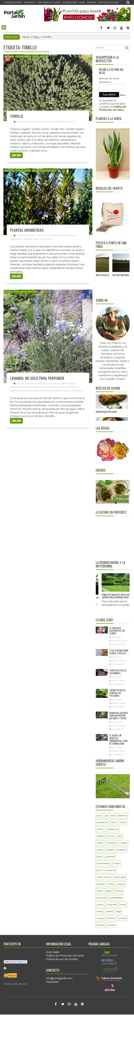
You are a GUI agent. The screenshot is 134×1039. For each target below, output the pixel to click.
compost (111, 843)
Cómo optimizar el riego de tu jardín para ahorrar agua (110, 596)
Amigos (82, 2)
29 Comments (118, 684)
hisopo (31, 235)
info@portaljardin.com (59, 978)
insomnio (50, 387)
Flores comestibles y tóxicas (49, 2)
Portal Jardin (118, 661)
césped (110, 850)
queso (123, 904)
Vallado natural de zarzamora (109, 275)
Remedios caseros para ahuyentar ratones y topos (118, 715)
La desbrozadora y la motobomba (110, 564)
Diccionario (91, 2)
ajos (113, 815)
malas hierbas (103, 877)
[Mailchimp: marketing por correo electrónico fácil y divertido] (122, 97)
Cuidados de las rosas (13, 2)
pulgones (112, 904)
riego (118, 911)
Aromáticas (9, 170)
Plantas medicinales (47, 170)
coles (119, 836)
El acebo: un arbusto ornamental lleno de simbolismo (118, 739)
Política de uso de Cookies (62, 959)
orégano (121, 884)
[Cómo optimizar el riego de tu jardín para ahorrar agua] (111, 582)
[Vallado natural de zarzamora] (109, 263)
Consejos (19, 170)
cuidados (122, 843)
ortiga (111, 884)
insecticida (39, 387)
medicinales (36, 122)
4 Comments (118, 729)
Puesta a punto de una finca (111, 244)
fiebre (63, 383)
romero (28, 239)
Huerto (35, 56)
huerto (116, 863)
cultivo (100, 850)
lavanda (40, 235)
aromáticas (23, 122)
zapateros (77, 391)
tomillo (71, 122)
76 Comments (118, 664)
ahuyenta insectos (26, 383)
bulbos (100, 829)
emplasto (42, 383)
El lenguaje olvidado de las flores (117, 630)
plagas (108, 891)
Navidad (101, 884)
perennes (15, 391)
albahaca (22, 235)
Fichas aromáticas (23, 56)
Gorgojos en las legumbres (117, 671)
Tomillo (16, 116)
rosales (100, 918)
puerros (100, 904)
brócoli (123, 822)
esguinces (54, 383)
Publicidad (52, 981)
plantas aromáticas (56, 235)
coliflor (100, 843)
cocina (110, 836)
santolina (38, 239)
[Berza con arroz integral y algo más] (112, 407)
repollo (109, 911)
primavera (102, 897)
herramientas (103, 863)
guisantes (110, 856)
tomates (101, 925)
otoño (99, 891)
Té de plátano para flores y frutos (118, 652)
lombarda (110, 870)
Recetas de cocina (108, 388)
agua (99, 815)
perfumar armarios (31, 391)
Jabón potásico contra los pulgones (117, 692)
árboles (111, 925)
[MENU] (3, 27)
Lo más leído (104, 619)
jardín (99, 870)
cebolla (100, 836)
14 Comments (118, 644)
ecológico (121, 850)
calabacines (112, 829)
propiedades (59, 122)
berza (113, 822)
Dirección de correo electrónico (109, 80)
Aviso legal (52, 952)
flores (99, 856)
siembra (122, 918)
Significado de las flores (108, 2)
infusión (27, 387)
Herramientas (29, 2)
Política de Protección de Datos (65, 955)
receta (100, 911)
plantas (47, 122)
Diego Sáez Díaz (119, 641)
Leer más (16, 155)
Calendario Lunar (70, 2)
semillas (111, 918)
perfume (47, 391)
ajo (106, 815)
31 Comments (118, 707)
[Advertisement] (115, 538)
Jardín (42, 56)
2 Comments (118, 755)
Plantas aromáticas (27, 230)
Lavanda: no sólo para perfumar (37, 378)
